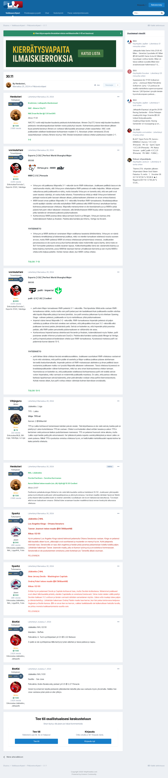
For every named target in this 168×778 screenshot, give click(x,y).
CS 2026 (136, 130)
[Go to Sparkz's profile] (15, 531)
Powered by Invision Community (84, 774)
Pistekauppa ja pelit (32, 13)
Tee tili (36, 741)
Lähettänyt (41, 97)
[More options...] (118, 96)
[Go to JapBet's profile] (129, 42)
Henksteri (20, 84)
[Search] (162, 13)
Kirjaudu (141, 5)
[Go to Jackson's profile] (129, 160)
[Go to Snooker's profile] (129, 71)
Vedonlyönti (58, 13)
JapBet (145, 44)
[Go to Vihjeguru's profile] (15, 419)
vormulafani (16, 150)
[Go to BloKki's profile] (15, 640)
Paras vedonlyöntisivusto (78, 13)
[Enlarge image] (32, 168)
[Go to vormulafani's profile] (15, 168)
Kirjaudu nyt (89, 741)
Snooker (145, 73)
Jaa (98, 85)
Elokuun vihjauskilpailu (142, 159)
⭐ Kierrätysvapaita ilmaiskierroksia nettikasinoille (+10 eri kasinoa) (63, 33)
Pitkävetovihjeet (39, 86)
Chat (47, 13)
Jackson (145, 162)
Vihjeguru (16, 400)
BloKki (16, 621)
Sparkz (16, 513)
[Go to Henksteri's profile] (8, 85)
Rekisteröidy (156, 5)
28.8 (135, 41)
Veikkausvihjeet (13, 13)
